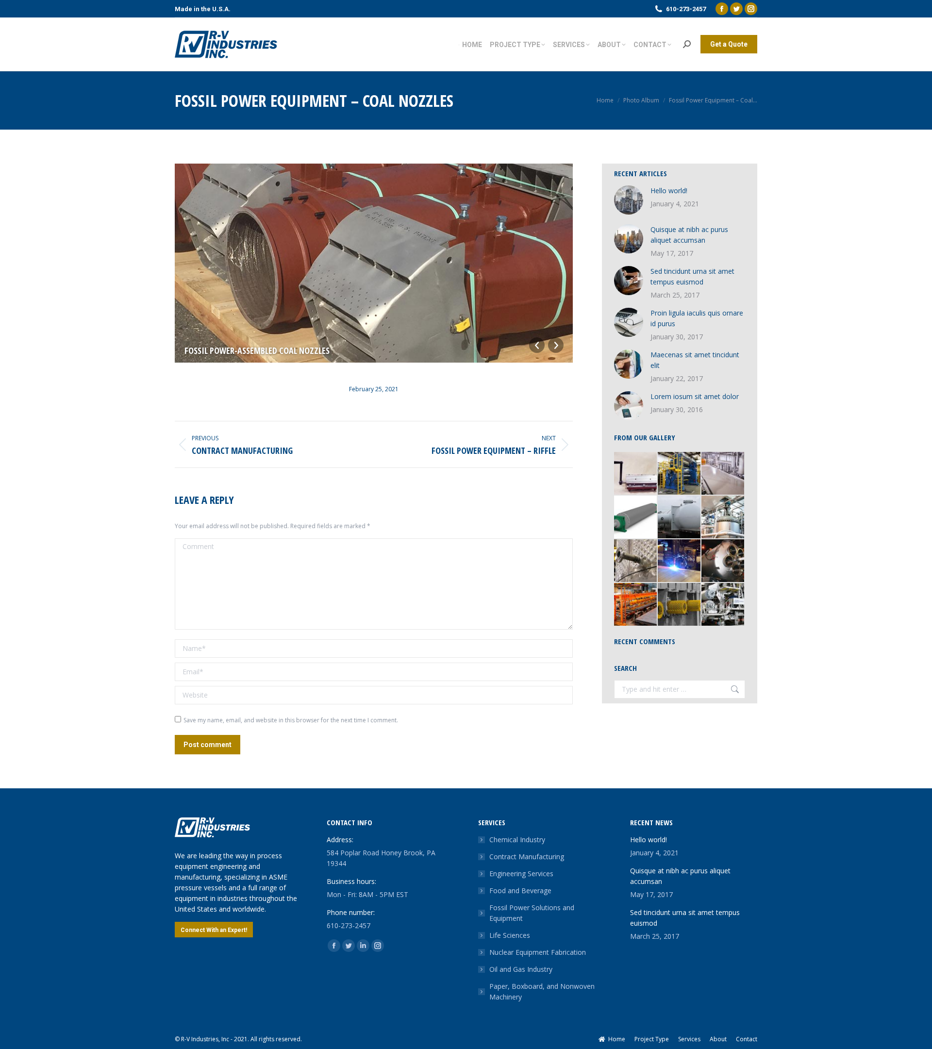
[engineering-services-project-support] (636, 605)
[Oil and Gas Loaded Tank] (679, 517)
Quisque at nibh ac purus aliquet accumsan (689, 235)
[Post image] (628, 200)
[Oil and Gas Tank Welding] (679, 561)
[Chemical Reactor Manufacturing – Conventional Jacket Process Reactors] (723, 517)
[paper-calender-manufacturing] (679, 474)
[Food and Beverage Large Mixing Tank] (723, 561)
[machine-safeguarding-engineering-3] (679, 605)
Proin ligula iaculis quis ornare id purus (696, 318)
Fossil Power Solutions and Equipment (531, 913)
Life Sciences (509, 935)
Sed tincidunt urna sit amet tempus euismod (692, 276)
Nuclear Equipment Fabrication (537, 952)
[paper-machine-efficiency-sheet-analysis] (723, 474)
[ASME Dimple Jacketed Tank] (636, 561)
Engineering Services (521, 873)
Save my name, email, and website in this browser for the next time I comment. (290, 720)
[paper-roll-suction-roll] (636, 517)
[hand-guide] (636, 474)
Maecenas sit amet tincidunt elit (694, 360)
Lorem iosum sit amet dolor (694, 396)
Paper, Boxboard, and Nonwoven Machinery (542, 991)
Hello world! (668, 190)
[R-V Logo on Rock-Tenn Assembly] (723, 605)
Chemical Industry (517, 839)
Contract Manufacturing (526, 856)
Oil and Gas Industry (520, 969)
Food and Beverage (520, 890)
